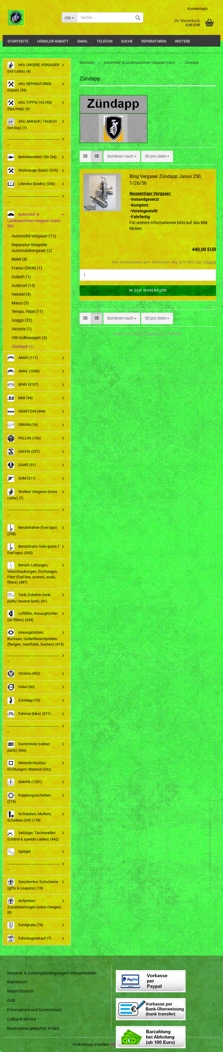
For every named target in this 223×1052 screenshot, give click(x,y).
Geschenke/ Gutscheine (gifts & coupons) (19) (32, 885)
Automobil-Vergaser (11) (34, 236)
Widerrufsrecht (20, 991)
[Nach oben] (207, 1043)
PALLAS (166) (29, 438)
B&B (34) (25, 398)
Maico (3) (20, 303)
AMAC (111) (27, 357)
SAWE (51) (26, 465)
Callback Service (21, 1019)
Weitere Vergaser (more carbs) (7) (32, 494)
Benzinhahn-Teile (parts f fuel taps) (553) (33, 549)
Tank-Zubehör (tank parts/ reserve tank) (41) (29, 598)
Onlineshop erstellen (91, 1044)
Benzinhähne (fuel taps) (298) (32, 530)
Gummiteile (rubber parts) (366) (28, 747)
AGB (11, 1000)
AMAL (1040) (28, 371)
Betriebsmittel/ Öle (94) (37, 157)
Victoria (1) (22, 329)
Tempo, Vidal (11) (27, 311)
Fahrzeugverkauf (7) (34, 938)
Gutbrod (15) (23, 285)
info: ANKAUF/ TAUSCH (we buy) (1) (32, 124)
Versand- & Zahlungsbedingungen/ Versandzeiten (51, 973)
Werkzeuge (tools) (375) (37, 170)
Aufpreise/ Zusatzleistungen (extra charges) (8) (34, 906)
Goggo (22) (22, 320)
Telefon (104, 41)
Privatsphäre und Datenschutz (34, 1009)
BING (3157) (28, 384)
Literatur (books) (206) (36, 183)
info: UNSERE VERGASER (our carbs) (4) (33, 68)
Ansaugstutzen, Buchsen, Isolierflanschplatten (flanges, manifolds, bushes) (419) (35, 638)
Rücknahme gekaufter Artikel (33, 1028)
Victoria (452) (28, 673)
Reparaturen (153, 41)
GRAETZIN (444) (31, 411)
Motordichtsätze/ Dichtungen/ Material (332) (29, 766)
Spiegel (23, 851)
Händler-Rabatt (53, 41)
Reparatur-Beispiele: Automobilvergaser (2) (32, 247)
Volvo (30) (26, 687)
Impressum (17, 981)
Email (82, 41)
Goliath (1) (21, 276)
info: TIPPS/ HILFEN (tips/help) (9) (29, 105)
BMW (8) (19, 259)
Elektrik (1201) (29, 781)
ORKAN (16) (27, 424)
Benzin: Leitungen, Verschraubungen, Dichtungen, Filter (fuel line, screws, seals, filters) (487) (32, 573)
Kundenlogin (198, 9)
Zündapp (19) (28, 700)
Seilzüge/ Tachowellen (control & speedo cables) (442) (33, 836)
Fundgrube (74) (30, 925)
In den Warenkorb (148, 290)
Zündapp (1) (23, 346)
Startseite (18, 41)
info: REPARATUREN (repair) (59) (29, 87)
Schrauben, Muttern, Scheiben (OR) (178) (29, 817)
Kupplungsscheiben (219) (29, 798)
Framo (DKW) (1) (27, 268)
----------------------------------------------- (33, 142)
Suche (127, 41)
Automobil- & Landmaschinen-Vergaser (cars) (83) (33, 220)
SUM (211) (26, 478)
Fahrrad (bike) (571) (34, 713)
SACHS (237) (28, 451)
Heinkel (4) (21, 294)
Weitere (182, 41)
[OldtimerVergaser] (30, 17)
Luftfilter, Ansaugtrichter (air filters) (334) (32, 616)
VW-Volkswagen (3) (29, 337)
